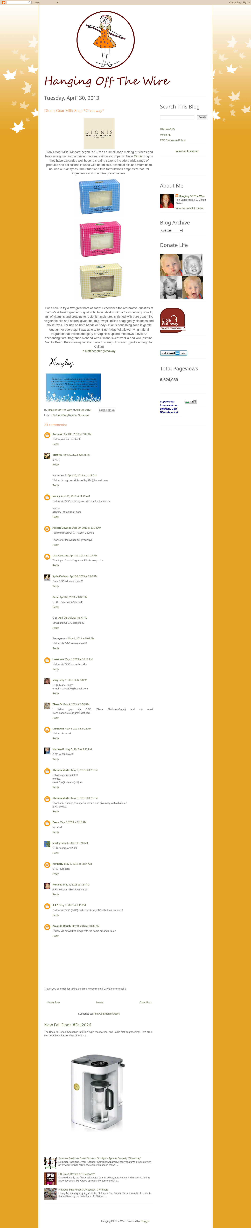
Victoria (57, 454)
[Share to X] (107, 410)
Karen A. (57, 434)
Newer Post (53, 1002)
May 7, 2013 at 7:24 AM (76, 884)
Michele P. (58, 749)
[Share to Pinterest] (113, 410)
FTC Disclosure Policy (172, 140)
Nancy (56, 496)
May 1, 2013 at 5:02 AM (81, 638)
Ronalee (57, 884)
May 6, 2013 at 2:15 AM (73, 822)
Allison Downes (61, 527)
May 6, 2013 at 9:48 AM (74, 843)
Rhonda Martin (61, 770)
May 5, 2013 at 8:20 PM (84, 770)
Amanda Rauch (61, 925)
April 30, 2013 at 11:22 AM (75, 496)
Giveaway (83, 415)
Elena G (57, 704)
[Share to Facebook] (110, 410)
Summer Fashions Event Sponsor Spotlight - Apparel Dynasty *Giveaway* (99, 1158)
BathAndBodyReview (64, 415)
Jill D (55, 905)
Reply (55, 443)
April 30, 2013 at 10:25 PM (73, 617)
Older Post (145, 1002)
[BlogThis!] (103, 410)
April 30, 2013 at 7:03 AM (78, 434)
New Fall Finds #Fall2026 (67, 1025)
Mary (55, 680)
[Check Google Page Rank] (191, 401)
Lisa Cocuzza (60, 555)
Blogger (145, 1221)
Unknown (58, 659)
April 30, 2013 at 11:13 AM (82, 475)
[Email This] (100, 410)
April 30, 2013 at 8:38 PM (73, 597)
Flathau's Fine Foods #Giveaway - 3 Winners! (83, 1189)
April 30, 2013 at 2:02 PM (83, 576)
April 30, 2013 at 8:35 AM (76, 454)
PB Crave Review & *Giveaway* (76, 1173)
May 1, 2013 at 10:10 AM (79, 659)
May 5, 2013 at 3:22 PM (78, 749)
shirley (56, 843)
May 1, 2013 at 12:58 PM (73, 680)
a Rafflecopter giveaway (99, 351)
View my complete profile (190, 208)
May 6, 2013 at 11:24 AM (78, 863)
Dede (55, 597)
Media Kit (165, 134)
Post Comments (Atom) (106, 1013)
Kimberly (57, 863)
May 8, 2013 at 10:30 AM (86, 925)
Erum (55, 822)
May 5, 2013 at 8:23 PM (84, 798)
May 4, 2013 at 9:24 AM (78, 728)
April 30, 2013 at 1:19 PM (83, 555)
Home (99, 1002)
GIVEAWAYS (167, 129)
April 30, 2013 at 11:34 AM (86, 527)
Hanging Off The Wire (192, 196)
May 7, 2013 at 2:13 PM (72, 905)
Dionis (138, 156)
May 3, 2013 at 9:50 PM (76, 704)
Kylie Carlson (60, 576)
